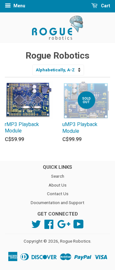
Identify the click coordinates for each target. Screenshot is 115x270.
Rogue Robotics (75, 241)
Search (57, 176)
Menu (18, 5)
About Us (57, 185)
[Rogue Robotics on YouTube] (78, 223)
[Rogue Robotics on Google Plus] (63, 223)
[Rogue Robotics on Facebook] (49, 223)
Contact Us (57, 193)
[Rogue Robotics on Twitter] (36, 223)
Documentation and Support (57, 202)
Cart (105, 5)
